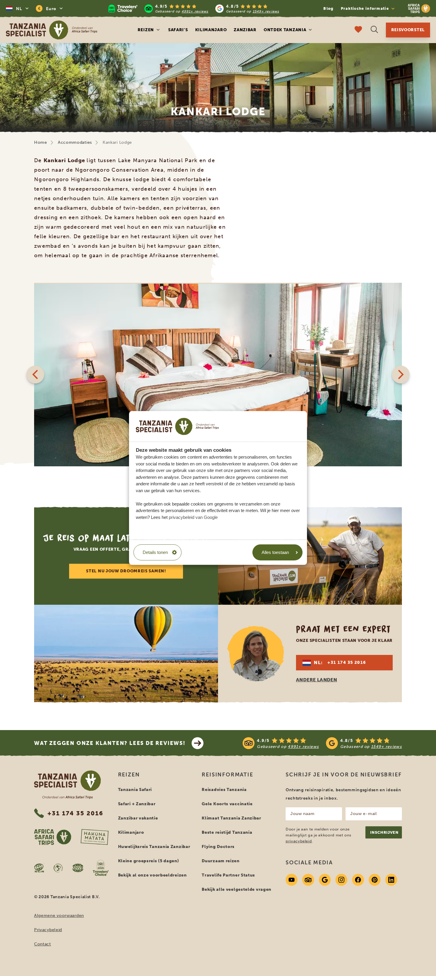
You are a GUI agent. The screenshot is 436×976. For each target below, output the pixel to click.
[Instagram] (341, 880)
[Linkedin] (391, 880)
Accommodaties (75, 142)
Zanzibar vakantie (138, 818)
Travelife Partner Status (228, 875)
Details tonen (155, 552)
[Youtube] (291, 880)
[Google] (325, 880)
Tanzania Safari (135, 789)
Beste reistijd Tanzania (227, 832)
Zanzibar (245, 29)
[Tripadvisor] (308, 880)
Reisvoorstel (408, 29)
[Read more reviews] (193, 8)
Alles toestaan (275, 552)
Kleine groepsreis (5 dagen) (148, 860)
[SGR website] (39, 867)
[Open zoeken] (374, 30)
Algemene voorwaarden (59, 915)
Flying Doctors (218, 846)
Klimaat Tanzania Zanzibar (231, 818)
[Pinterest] (375, 880)
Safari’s (178, 29)
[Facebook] (358, 880)
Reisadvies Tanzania (224, 789)
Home (40, 142)
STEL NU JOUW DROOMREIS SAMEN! (126, 571)
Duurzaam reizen (221, 860)
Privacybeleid (48, 929)
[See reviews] (322, 743)
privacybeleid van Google (193, 516)
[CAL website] (58, 867)
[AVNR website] (77, 867)
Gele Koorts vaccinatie (227, 803)
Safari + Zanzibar (137, 803)
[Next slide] (401, 374)
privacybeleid (299, 841)
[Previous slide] (35, 374)
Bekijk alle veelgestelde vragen (236, 889)
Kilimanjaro (211, 29)
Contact (42, 944)
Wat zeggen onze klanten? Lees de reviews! (110, 743)
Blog (328, 8)
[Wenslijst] (358, 30)
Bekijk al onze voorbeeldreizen (152, 875)
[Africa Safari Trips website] (52, 837)
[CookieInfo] (177, 426)
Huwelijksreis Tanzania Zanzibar (154, 846)
